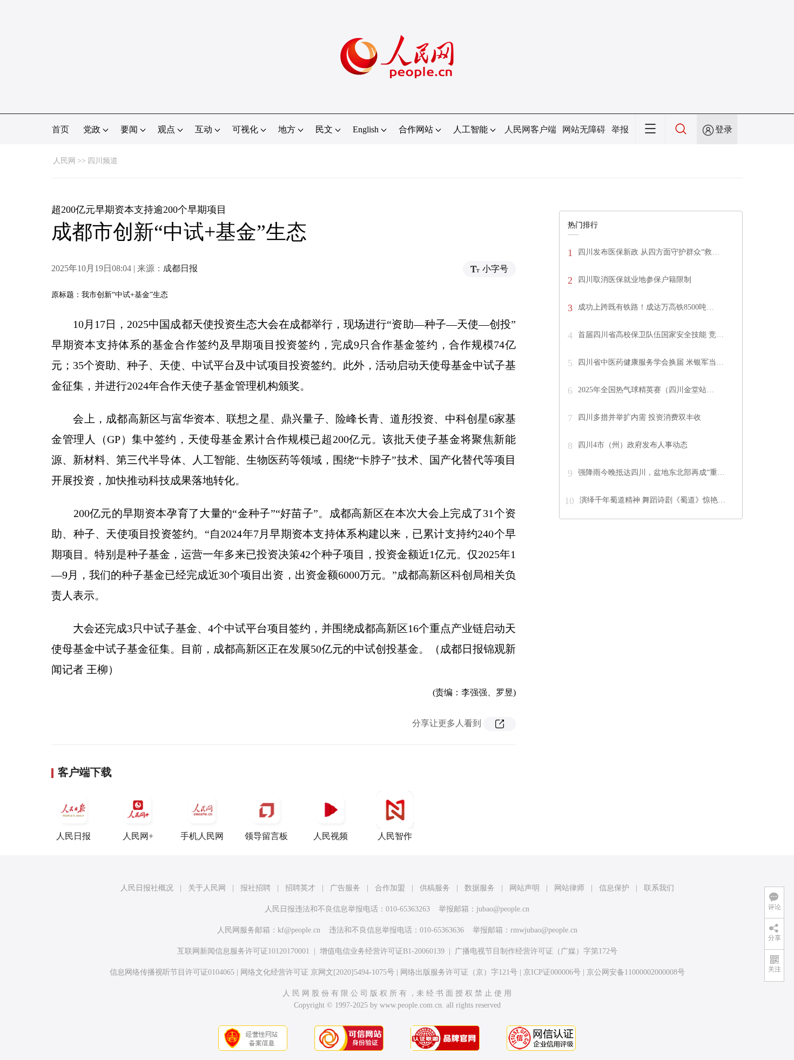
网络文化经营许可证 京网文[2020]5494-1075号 (317, 972)
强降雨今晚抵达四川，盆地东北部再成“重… (651, 472)
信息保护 (614, 888)
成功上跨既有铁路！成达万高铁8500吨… (646, 307)
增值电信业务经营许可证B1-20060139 (382, 951)
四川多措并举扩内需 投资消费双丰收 (639, 417)
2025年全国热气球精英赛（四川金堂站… (646, 390)
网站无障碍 (583, 129)
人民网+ (138, 836)
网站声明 (524, 888)
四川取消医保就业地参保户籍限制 (634, 280)
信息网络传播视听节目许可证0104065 (172, 972)
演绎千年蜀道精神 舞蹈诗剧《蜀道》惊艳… (652, 500)
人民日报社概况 (146, 888)
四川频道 (103, 161)
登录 (723, 129)
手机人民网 (202, 836)
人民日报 (73, 836)
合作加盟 (390, 888)
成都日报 (180, 268)
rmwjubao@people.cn (543, 930)
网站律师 (569, 888)
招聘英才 (300, 888)
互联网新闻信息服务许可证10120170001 (243, 951)
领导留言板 (266, 836)
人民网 (64, 161)
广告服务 (345, 888)
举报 (620, 129)
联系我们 (659, 888)
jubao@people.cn (502, 909)
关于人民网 (207, 888)
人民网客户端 (530, 129)
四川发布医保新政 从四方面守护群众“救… (648, 252)
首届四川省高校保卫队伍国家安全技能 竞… (651, 335)
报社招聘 (255, 888)
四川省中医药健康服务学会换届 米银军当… (651, 362)
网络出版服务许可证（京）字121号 (458, 972)
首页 (60, 129)
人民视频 (330, 836)
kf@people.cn (299, 930)
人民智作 (395, 836)
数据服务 (480, 888)
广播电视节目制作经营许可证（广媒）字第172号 (536, 951)
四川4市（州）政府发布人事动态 (633, 445)
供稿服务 (435, 888)
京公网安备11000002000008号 (636, 972)
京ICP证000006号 (552, 972)
